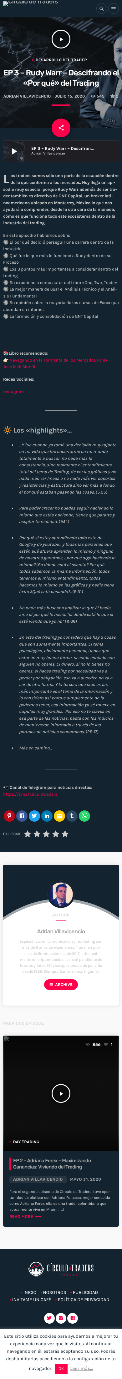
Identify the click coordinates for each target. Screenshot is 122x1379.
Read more (25, 1216)
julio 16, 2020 (69, 96)
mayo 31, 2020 (85, 1179)
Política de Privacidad (83, 1299)
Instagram (13, 391)
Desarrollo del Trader (61, 60)
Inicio (30, 1292)
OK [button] (61, 1368)
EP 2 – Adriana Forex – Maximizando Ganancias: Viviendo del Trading (52, 1164)
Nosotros (54, 1292)
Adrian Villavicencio (61, 931)
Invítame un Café (31, 1299)
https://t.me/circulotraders (30, 794)
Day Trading (26, 1142)
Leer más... (81, 1368)
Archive (60, 984)
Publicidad (85, 1292)
